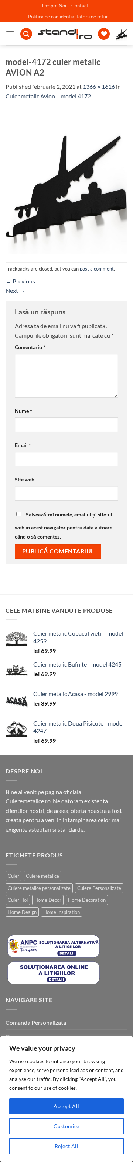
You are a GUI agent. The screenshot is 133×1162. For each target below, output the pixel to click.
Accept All (66, 1106)
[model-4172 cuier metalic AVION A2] (66, 180)
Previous (20, 281)
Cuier (13, 876)
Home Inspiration (61, 912)
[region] (66, 1099)
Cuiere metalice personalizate (39, 888)
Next (15, 290)
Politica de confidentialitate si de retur (68, 17)
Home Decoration (87, 900)
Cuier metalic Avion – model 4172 (48, 96)
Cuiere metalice (42, 876)
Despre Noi (54, 5)
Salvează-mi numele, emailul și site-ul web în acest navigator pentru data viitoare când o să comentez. (63, 525)
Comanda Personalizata (36, 1022)
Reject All (66, 1146)
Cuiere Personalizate (99, 888)
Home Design (22, 912)
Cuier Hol (18, 900)
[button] (10, 34)
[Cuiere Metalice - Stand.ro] (65, 34)
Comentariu (30, 347)
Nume (23, 411)
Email (23, 445)
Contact (79, 5)
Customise (66, 1126)
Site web (24, 479)
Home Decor (47, 900)
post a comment (97, 269)
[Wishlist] (104, 34)
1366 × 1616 (99, 86)
